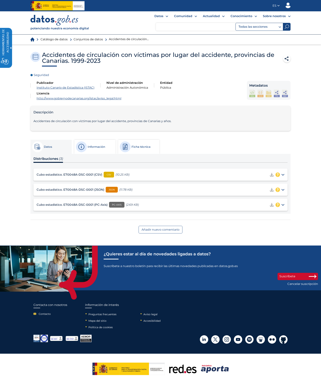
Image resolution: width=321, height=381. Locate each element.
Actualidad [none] (211, 16)
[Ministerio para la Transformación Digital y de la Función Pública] (57, 5)
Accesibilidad (151, 320)
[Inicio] (59, 23)
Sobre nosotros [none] (274, 16)
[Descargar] (272, 174)
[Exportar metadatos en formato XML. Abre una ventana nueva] (252, 93)
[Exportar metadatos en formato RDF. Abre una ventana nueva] (285, 93)
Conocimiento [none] (241, 16)
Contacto (45, 314)
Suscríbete (287, 276)
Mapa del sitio (97, 320)
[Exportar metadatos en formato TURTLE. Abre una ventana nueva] (277, 93)
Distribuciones (48, 159)
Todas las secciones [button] (253, 26)
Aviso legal (150, 314)
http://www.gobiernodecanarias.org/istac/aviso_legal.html (79, 98)
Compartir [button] (287, 58)
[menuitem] (158, 17)
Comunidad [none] (183, 16)
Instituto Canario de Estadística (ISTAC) (65, 87)
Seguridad (41, 75)
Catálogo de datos (54, 39)
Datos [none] (158, 16)
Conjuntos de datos (88, 39)
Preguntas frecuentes (102, 314)
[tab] (50, 147)
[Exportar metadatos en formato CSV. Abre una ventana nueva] (269, 93)
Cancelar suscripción (302, 284)
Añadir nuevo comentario (160, 229)
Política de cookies (100, 327)
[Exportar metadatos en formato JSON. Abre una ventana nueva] (260, 93)
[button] (276, 5)
